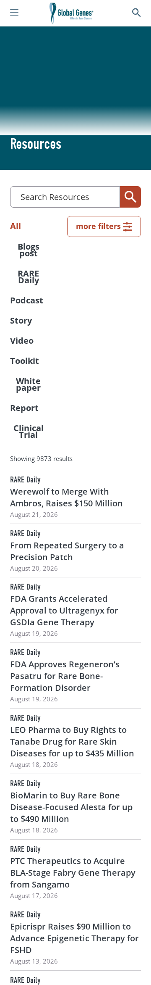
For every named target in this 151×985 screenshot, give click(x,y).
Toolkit (24, 360)
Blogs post (28, 250)
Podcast (26, 300)
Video (22, 340)
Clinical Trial (28, 431)
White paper (28, 384)
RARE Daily (28, 277)
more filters (98, 226)
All (15, 226)
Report (24, 407)
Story (21, 320)
